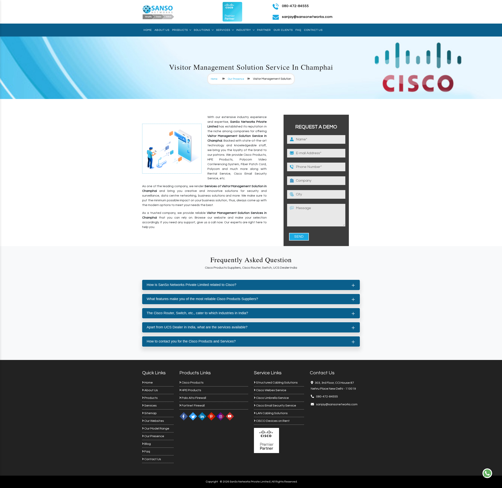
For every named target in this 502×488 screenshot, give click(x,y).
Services (223, 30)
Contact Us (313, 30)
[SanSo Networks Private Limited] (158, 11)
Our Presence (236, 79)
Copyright (212, 481)
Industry (243, 30)
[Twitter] (193, 416)
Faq (298, 30)
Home (148, 30)
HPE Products (191, 390)
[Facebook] (184, 416)
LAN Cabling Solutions (272, 413)
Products (180, 30)
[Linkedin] (202, 416)
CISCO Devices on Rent (273, 420)
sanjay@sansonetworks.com (336, 404)
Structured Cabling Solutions (277, 382)
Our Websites (154, 420)
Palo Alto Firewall (193, 397)
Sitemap (150, 413)
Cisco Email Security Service (276, 405)
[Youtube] (230, 416)
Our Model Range (156, 428)
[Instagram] (220, 416)
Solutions (202, 30)
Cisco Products (192, 382)
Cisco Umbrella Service (272, 397)
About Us (162, 30)
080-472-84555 (295, 6)
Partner (264, 30)
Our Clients (283, 30)
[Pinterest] (211, 416)
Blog (147, 443)
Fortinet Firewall (193, 405)
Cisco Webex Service (271, 390)
